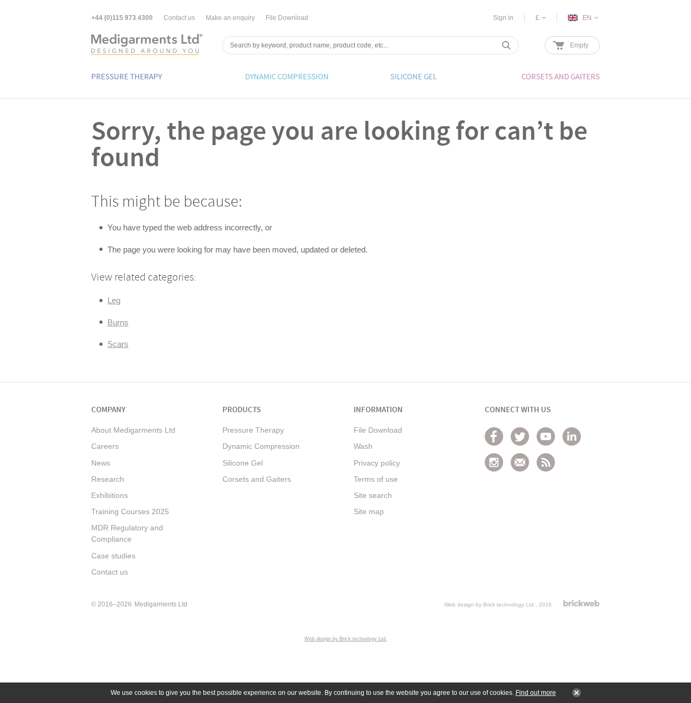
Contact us (179, 18)
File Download (287, 18)
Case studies (113, 555)
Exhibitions (109, 495)
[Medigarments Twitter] (520, 436)
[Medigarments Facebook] (494, 436)
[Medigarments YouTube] (546, 436)
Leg (113, 300)
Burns (117, 322)
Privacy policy (377, 463)
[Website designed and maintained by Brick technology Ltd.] (581, 603)
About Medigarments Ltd (133, 430)
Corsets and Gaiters (256, 479)
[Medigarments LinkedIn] (572, 436)
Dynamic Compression (261, 446)
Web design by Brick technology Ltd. (490, 605)
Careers (105, 446)
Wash (363, 446)
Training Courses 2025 (130, 511)
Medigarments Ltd (160, 604)
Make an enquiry (230, 18)
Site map (369, 511)
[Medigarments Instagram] (494, 462)
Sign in (503, 18)
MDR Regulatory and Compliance (127, 533)
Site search (373, 495)
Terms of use (376, 479)
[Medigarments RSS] (546, 462)
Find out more (536, 693)
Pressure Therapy (253, 430)
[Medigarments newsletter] (520, 462)
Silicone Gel (242, 463)
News (100, 463)
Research (107, 479)
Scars (117, 344)
